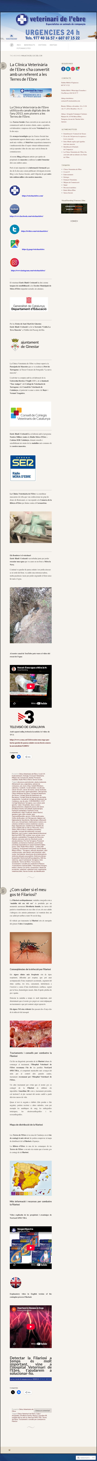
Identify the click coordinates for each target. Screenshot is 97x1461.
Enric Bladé (28, 809)
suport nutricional (25, 860)
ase (21, 786)
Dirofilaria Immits (18, 809)
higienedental (16, 820)
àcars (25, 786)
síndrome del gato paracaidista (22, 856)
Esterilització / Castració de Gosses (75, 134)
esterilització (16, 812)
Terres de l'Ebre (25, 862)
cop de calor (24, 801)
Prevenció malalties (70, 187)
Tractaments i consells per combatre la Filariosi (28, 864)
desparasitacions (18, 807)
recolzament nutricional (28, 848)
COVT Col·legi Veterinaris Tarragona (28, 802)
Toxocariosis (35, 862)
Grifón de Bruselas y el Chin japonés (24, 818)
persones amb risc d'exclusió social (30, 839)
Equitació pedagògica (19, 810)
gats (33, 814)
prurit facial (38, 843)
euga (23, 812)
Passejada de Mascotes (35, 837)
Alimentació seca (18, 784)
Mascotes (35, 828)
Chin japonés (42, 791)
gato (20, 814)
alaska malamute (40, 782)
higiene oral (41, 818)
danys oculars (35, 805)
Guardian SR (42, 1416)
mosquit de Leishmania (26, 831)
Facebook (28, 812)
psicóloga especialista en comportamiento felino (28, 845)
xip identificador (39, 871)
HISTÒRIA (42, 45)
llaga (13, 826)
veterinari (23, 869)
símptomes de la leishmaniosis (36, 854)
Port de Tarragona (30, 841)
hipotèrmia (25, 820)
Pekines (14, 839)
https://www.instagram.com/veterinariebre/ (28, 270)
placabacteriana (17, 841)
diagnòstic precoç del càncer (34, 807)
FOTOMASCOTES (24, 48)
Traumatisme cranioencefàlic (22, 866)
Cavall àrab (41, 788)
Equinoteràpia (38, 809)
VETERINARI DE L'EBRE (48, 27)
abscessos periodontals (25, 782)
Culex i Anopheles (24, 805)
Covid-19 (41, 774)
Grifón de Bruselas (37, 816)
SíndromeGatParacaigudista (30, 858)
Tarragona (35, 860)
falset (35, 812)
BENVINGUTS (29, 45)
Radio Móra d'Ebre (25, 780)
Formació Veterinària (36, 776)
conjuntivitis (16, 799)
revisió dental (41, 848)
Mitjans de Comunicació (20, 778)
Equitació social (32, 810)
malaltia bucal (30, 826)
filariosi (39, 812)
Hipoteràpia (34, 820)
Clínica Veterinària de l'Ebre (28, 774)
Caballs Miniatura (37, 786)
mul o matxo (23, 833)
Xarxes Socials (37, 780)
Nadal (31, 778)
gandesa (15, 814)
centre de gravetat (18, 791)
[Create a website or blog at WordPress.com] (9, 1450)
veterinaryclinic (17, 871)
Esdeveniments (17, 776)
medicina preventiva (34, 829)
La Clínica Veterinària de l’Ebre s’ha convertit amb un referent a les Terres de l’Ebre (29, 72)
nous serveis (36, 835)
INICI (19, 45)
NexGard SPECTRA (18, 835)
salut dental (27, 852)
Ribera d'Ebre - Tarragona (21, 850)
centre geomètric (31, 791)
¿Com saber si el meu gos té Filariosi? (28, 892)
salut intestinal (36, 852)
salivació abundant (36, 850)
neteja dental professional (37, 833)
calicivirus (15, 788)
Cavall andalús (31, 788)
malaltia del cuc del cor (24, 828)
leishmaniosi (33, 822)
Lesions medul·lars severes (34, 824)
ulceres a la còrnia (23, 867)
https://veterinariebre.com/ (32, 195)
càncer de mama (28, 790)
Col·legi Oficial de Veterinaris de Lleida (33, 797)
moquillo (15, 831)
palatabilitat (22, 837)
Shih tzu (43, 858)
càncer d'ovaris (17, 790)
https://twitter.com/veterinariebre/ (34, 231)
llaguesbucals (20, 826)
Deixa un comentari (43, 1411)
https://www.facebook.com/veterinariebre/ (26, 216)
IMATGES (53, 45)
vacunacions (34, 867)
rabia (18, 847)
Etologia (26, 776)
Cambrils (22, 788)
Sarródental (21, 854)
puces (14, 847)
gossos (28, 816)
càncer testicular (40, 790)
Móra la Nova (21, 829)
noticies (28, 835)
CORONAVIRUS (34, 801)
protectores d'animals (26, 843)
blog (28, 786)
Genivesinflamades (18, 816)
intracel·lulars (24, 822)
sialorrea (15, 860)
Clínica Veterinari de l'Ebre (21, 793)
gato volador (26, 814)
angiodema (28, 784)
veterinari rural (32, 869)
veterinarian (42, 869)
